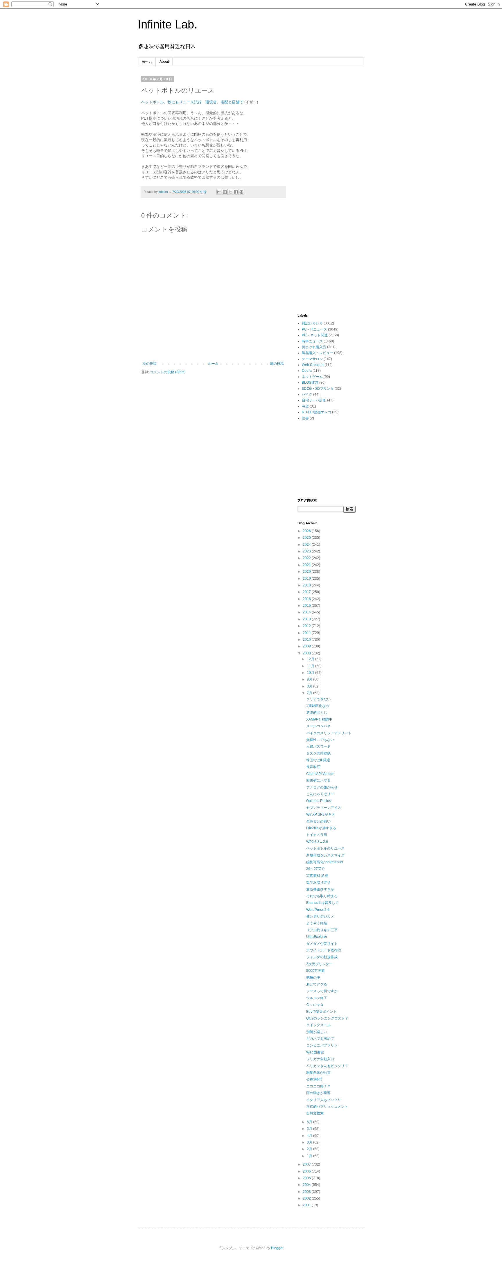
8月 (310, 686)
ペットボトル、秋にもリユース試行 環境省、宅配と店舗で (192, 102)
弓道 (305, 406)
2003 (307, 1192)
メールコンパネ (318, 726)
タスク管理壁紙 (318, 753)
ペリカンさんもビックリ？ (327, 1066)
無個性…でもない (320, 740)
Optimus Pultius (318, 801)
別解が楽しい (316, 1032)
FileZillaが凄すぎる (321, 828)
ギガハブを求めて (320, 1039)
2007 (307, 1164)
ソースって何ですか (322, 991)
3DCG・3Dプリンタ (318, 389)
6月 (310, 1122)
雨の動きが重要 (318, 1093)
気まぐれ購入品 (314, 347)
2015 (307, 606)
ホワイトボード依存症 (323, 950)
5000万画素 (315, 971)
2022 (307, 558)
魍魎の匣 (313, 978)
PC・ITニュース (314, 329)
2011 (307, 633)
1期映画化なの (317, 706)
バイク (307, 394)
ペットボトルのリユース (325, 848)
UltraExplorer (316, 937)
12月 (311, 659)
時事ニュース (312, 341)
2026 (307, 531)
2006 (307, 1171)
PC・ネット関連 (315, 335)
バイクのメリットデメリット (329, 733)
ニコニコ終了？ (318, 1086)
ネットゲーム (312, 377)
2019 (307, 579)
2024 (307, 545)
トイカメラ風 (316, 835)
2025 (307, 538)
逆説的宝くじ (316, 712)
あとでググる (316, 984)
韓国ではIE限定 (318, 760)
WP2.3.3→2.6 (317, 842)
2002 (307, 1198)
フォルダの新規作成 (322, 957)
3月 (310, 1142)
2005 (307, 1178)
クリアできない (318, 699)
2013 (307, 619)
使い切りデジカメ (320, 916)
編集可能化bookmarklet (324, 862)
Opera (307, 371)
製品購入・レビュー (317, 353)
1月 (310, 1156)
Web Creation (313, 365)
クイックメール (318, 1025)
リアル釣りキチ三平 (322, 930)
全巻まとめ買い (318, 821)
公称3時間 (314, 1079)
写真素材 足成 (317, 876)
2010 (307, 640)
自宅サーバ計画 (314, 400)
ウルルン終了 (316, 998)
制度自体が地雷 (318, 1073)
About (164, 62)
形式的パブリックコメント (327, 1107)
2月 (310, 1149)
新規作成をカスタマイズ (325, 855)
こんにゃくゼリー (320, 794)
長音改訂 (313, 767)
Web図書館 (315, 1052)
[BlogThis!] (225, 192)
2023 (307, 551)
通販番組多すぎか (320, 889)
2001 (307, 1205)
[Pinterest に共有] (241, 192)
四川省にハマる (318, 780)
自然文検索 (315, 1113)
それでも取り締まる (322, 896)
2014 (307, 612)
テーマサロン (312, 359)
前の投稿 (277, 364)
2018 (307, 585)
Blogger (277, 1248)
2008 (307, 653)
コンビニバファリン (322, 1045)
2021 (307, 565)
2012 (307, 626)
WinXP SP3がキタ (320, 814)
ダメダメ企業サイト (322, 944)
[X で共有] (230, 192)
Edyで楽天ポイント (321, 1012)
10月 (311, 673)
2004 (307, 1185)
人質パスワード (318, 746)
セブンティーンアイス (323, 808)
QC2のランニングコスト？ (327, 1018)
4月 (310, 1136)
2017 (307, 592)
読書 (305, 418)
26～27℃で (315, 869)
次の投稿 (150, 364)
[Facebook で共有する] (236, 192)
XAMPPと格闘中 (319, 719)
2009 (307, 646)
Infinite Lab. (167, 24)
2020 (307, 572)
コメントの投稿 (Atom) (168, 372)
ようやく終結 (316, 923)
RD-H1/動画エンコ (316, 412)
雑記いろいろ (312, 323)
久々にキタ (315, 1005)
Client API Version (320, 774)
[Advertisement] (326, 164)
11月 (311, 666)
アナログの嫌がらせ (322, 787)
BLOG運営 (310, 382)
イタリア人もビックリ (323, 1100)
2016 (307, 599)
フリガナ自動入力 (320, 1059)
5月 (310, 1129)
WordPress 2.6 (317, 910)
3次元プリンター (319, 964)
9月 (310, 679)
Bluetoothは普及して (322, 903)
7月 (310, 693)
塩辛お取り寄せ (318, 882)
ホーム (146, 62)
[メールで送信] (219, 192)
